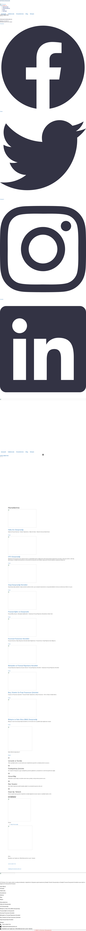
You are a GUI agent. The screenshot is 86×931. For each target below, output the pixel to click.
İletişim (5, 11)
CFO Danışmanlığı (14, 556)
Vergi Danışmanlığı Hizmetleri (17, 585)
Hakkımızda (5, 7)
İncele (9, 535)
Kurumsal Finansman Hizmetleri (18, 639)
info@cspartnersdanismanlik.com (14, 869)
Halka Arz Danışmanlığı (15, 530)
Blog (4, 9)
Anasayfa (5, 5)
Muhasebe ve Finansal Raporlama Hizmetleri (23, 665)
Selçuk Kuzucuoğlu (14, 824)
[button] (43, 454)
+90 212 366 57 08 (12, 863)
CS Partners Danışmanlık (5, 0)
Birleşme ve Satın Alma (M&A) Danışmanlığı (22, 719)
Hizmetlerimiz (6, 8)
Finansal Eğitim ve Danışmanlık (18, 612)
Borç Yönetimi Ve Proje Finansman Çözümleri (23, 692)
